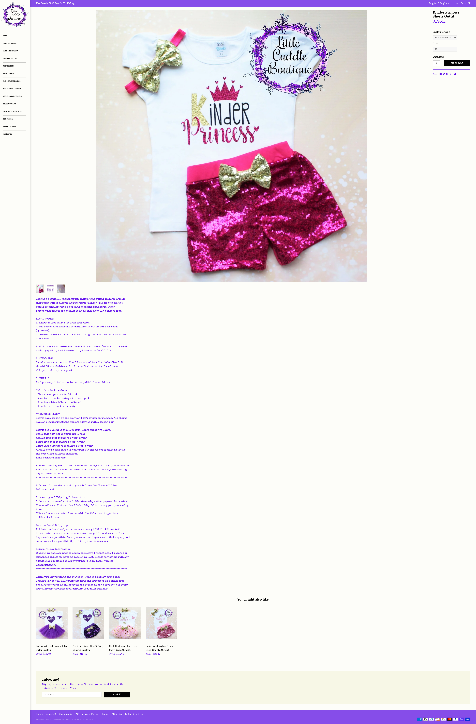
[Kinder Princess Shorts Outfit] (231, 146)
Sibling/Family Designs (12, 96)
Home (5, 36)
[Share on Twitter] (444, 74)
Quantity (438, 57)
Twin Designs (8, 66)
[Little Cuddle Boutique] (15, 15)
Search (40, 714)
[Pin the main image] (447, 74)
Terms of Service (112, 714)
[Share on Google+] (451, 74)
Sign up (117, 694)
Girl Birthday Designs (12, 89)
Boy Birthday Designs (11, 81)
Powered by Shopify (85, 719)
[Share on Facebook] (441, 74)
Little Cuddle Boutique (50, 719)
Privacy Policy (90, 714)
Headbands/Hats (9, 104)
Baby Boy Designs (10, 43)
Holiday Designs (9, 127)
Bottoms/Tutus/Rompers (12, 111)
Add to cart (457, 63)
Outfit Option (441, 32)
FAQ (76, 714)
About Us (51, 714)
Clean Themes (72, 719)
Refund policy (134, 714)
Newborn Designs (10, 58)
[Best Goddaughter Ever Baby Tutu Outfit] (125, 623)
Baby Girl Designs (10, 51)
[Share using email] (455, 74)
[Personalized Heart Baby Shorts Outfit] (88, 623)
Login (433, 3)
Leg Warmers (8, 119)
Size (435, 44)
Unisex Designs (9, 74)
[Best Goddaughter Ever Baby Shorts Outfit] (161, 623)
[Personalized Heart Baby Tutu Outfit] (52, 623)
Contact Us (7, 134)
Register (445, 3)
